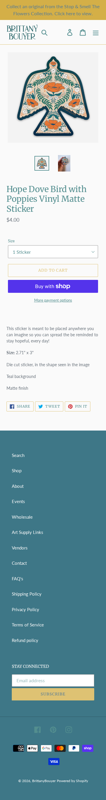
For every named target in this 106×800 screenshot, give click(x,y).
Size (11, 240)
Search (18, 455)
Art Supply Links (27, 532)
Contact (19, 563)
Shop (16, 470)
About (18, 486)
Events (18, 501)
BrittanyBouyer (44, 781)
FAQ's (17, 578)
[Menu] (95, 32)
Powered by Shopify (72, 781)
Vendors (20, 547)
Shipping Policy (27, 593)
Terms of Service (28, 624)
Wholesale (22, 517)
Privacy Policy (25, 609)
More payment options (53, 300)
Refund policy (25, 640)
